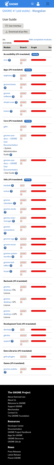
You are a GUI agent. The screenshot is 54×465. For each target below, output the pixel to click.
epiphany (8, 75)
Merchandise (13, 409)
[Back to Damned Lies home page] (12, 3)
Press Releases (14, 451)
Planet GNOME (14, 458)
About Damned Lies (16, 396)
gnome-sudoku (10, 369)
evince (7, 191)
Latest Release (14, 454)
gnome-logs (9, 238)
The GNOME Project (19, 392)
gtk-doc (7, 335)
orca (6, 60)
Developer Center (16, 425)
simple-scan (9, 102)
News (11, 447)
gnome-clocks (10, 209)
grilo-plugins (9, 356)
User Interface (14, 25)
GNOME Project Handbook (19, 432)
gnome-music (10, 244)
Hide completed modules (40, 39)
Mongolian (39, 11)
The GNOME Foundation (18, 415)
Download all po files (18, 31)
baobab (7, 185)
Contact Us (13, 412)
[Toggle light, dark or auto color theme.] (33, 3)
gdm (6, 126)
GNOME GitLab (14, 441)
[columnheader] (10, 47)
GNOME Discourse (16, 438)
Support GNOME (15, 406)
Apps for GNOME (15, 435)
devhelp (7, 329)
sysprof (7, 341)
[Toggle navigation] (48, 3)
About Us (12, 400)
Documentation (15, 429)
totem (7, 111)
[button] (38, 4)
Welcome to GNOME (17, 403)
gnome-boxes (10, 84)
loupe (6, 271)
